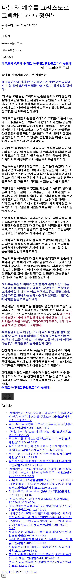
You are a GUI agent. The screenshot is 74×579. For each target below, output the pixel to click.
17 (10, 572)
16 (6, 572)
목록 (7, 396)
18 (13, 572)
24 (35, 572)
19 (17, 572)
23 (31, 572)
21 (24, 572)
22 (28, 572)
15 (2, 572)
